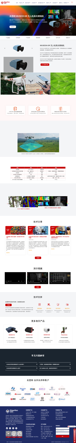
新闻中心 (61, 2)
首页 (17, 2)
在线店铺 (54, 2)
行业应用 (33, 2)
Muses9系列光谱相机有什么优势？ (14, 368)
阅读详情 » (8, 252)
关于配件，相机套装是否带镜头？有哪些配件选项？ (50, 364)
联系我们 (65, 2)
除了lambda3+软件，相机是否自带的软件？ (49, 368)
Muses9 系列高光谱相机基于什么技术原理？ (15, 364)
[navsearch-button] (72, 3)
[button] (4, 48)
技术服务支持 (40, 2)
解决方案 (27, 2)
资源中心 (48, 2)
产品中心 (21, 2)
